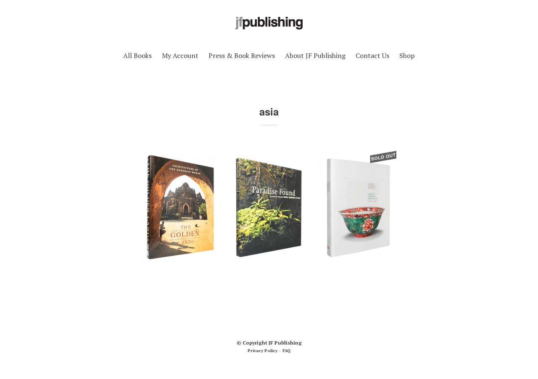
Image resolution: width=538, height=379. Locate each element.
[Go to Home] (269, 30)
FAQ (286, 350)
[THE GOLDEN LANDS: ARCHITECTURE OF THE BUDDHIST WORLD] (181, 207)
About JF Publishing (315, 55)
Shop (407, 55)
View (181, 279)
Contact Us (372, 55)
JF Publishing (285, 343)
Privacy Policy (262, 350)
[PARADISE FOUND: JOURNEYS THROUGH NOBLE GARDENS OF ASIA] (269, 207)
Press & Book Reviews (241, 55)
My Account (180, 55)
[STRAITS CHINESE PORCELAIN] (357, 207)
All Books (137, 55)
